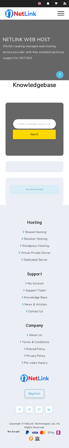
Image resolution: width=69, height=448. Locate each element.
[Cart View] (56, 4)
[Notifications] (48, 3)
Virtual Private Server (35, 253)
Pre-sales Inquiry (35, 363)
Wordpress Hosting (35, 246)
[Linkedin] (49, 409)
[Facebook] (19, 409)
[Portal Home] (21, 13)
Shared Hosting (35, 232)
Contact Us (35, 311)
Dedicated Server (35, 260)
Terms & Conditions (35, 342)
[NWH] (59, 74)
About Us (35, 335)
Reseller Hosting (35, 239)
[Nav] (61, 13)
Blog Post (34, 393)
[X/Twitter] (39, 409)
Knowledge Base (35, 297)
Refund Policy (35, 349)
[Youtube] (29, 409)
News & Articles (35, 304)
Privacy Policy (35, 356)
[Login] (64, 3)
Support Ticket (35, 290)
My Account (35, 283)
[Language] (39, 3)
